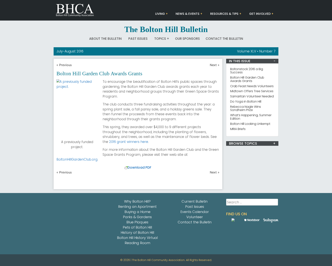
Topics (160, 38)
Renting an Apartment (137, 206)
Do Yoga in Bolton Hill (245, 101)
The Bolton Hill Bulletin (166, 29)
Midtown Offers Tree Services (251, 91)
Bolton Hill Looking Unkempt (250, 124)
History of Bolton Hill (137, 232)
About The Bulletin (105, 38)
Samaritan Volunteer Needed (252, 96)
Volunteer (194, 217)
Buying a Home (137, 211)
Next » (214, 65)
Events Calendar (194, 211)
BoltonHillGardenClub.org (76, 159)
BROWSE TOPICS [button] (243, 143)
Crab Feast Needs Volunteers (252, 86)
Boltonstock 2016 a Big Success (246, 71)
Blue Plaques (137, 222)
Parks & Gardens (137, 217)
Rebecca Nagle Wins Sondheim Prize (245, 108)
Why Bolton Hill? (137, 201)
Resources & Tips (224, 14)
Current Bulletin (195, 201)
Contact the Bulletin (224, 38)
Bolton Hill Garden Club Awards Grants (247, 79)
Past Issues (138, 38)
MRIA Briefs (238, 129)
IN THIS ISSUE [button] (239, 61)
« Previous (64, 65)
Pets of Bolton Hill (137, 227)
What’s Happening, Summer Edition (250, 117)
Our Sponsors (187, 38)
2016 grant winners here (128, 141)
